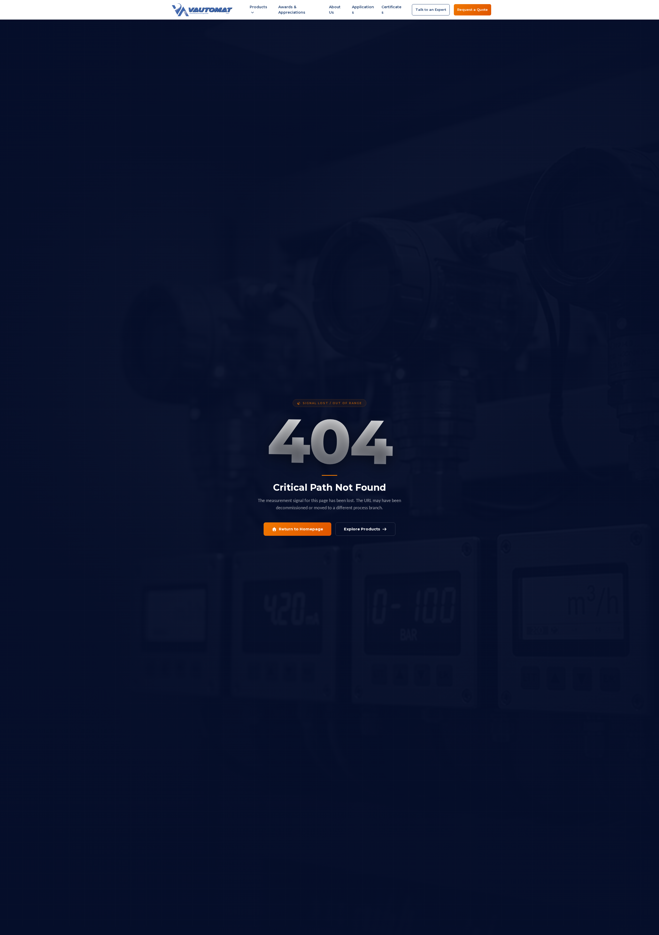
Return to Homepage (301, 529)
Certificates (391, 10)
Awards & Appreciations (291, 10)
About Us (335, 10)
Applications (363, 10)
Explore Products (362, 529)
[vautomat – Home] (202, 10)
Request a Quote (472, 9)
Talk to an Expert (430, 9)
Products (258, 7)
